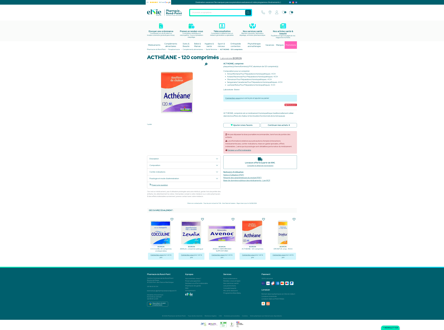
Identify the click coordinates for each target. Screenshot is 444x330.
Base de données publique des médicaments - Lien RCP (246, 180)
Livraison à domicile (269, 296)
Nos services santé (231, 283)
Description (154, 158)
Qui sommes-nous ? (193, 278)
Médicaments (154, 45)
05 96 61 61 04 (152, 286)
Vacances (269, 45)
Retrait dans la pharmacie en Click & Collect (278, 294)
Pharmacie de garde (193, 286)
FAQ (186, 288)
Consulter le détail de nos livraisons (260, 166)
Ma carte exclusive (230, 291)
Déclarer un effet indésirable (239, 150)
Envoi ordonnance (230, 278)
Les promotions (229, 286)
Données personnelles (232, 316)
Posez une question (159, 185)
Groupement (190, 291)
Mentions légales (211, 316)
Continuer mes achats (278, 125)
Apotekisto (266, 316)
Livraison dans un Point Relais (273, 299)
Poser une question (192, 281)
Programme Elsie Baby (232, 293)
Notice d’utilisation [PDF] (233, 175)
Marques (280, 45)
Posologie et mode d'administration (164, 178)
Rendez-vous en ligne (231, 281)
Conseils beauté (229, 288)
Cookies (245, 316)
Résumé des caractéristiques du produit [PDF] (242, 177)
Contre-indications (157, 172)
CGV (220, 316)
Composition (155, 165)
